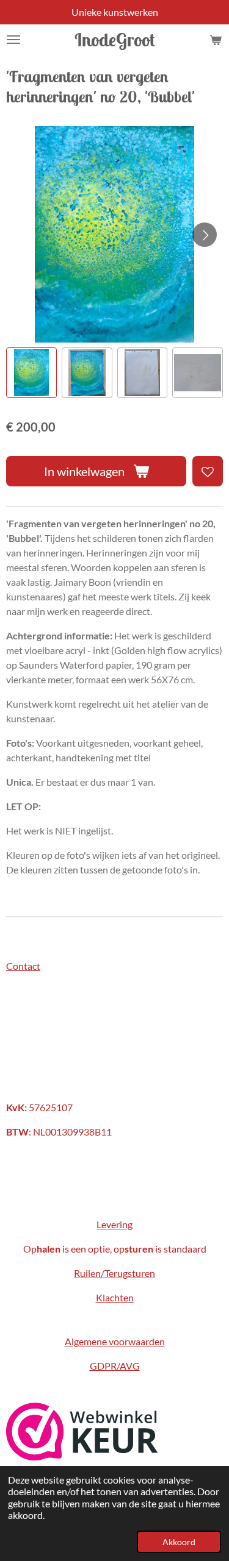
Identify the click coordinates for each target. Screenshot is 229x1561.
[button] (31, 372)
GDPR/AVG (115, 1365)
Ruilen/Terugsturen (114, 1273)
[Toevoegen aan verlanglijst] (207, 471)
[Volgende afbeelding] (204, 234)
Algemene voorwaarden (115, 1341)
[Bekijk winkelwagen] (215, 39)
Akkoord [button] (178, 1542)
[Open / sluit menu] (13, 39)
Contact (23, 966)
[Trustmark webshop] (82, 1456)
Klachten (115, 1297)
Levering (114, 1224)
